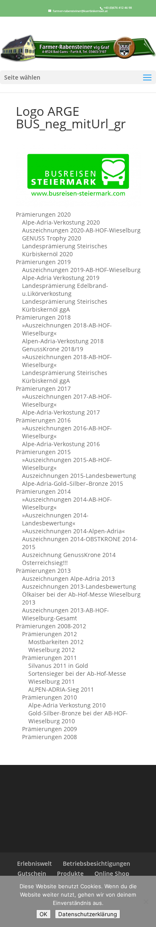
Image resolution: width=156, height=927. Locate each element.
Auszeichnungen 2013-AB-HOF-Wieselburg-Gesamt (65, 614)
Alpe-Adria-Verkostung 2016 (61, 444)
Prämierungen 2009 (49, 729)
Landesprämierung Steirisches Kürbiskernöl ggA (64, 305)
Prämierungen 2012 (49, 634)
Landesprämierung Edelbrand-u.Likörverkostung (65, 289)
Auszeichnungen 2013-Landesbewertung (79, 586)
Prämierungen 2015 (43, 452)
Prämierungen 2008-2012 (51, 626)
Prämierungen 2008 (49, 737)
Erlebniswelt (34, 863)
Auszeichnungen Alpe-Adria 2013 (68, 578)
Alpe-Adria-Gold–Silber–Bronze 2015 (72, 483)
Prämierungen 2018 (43, 317)
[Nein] (145, 901)
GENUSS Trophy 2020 (51, 238)
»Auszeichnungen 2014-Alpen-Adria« (73, 531)
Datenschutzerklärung (87, 914)
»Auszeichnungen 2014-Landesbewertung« (55, 519)
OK (43, 914)
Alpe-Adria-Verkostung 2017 (61, 412)
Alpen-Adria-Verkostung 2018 (63, 341)
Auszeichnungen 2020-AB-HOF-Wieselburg (81, 230)
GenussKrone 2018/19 (52, 349)
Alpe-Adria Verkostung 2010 (67, 705)
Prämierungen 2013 (43, 571)
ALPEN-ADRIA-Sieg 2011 (61, 689)
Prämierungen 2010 (49, 697)
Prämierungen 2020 (43, 214)
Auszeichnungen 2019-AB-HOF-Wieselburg (81, 270)
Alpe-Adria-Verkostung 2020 (61, 222)
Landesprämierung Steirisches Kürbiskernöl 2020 (64, 250)
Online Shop (111, 873)
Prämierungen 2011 (49, 658)
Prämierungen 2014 (43, 491)
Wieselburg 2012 (51, 650)
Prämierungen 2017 (43, 388)
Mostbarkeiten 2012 (56, 642)
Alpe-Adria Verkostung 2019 (60, 278)
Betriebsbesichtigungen (96, 863)
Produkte (70, 873)
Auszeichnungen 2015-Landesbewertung (79, 476)
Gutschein (31, 873)
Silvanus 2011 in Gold (58, 666)
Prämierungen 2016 (43, 420)
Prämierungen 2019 (43, 262)
